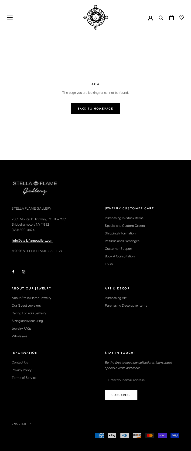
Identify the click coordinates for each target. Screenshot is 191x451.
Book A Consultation (120, 256)
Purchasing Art (115, 298)
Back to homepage (95, 108)
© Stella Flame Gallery (32, 436)
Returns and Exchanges (122, 241)
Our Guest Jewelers (26, 305)
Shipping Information (120, 233)
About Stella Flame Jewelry (31, 298)
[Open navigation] (10, 17)
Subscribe (121, 395)
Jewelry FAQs (21, 328)
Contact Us (20, 362)
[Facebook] (13, 271)
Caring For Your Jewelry (29, 313)
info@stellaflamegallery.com (32, 240)
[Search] (161, 17)
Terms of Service (24, 378)
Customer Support (118, 249)
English (19, 423)
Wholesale (19, 336)
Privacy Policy (21, 370)
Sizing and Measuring (27, 321)
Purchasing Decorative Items (126, 305)
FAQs (109, 264)
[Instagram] (23, 271)
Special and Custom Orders (125, 226)
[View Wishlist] (179, 18)
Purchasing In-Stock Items (124, 218)
